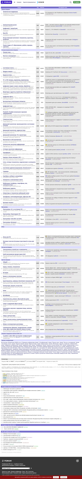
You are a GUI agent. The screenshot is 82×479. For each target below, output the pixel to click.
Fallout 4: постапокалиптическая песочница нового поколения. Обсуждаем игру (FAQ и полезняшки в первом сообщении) (31, 418)
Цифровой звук (8, 106)
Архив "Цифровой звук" (25, 345)
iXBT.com (18, 337)
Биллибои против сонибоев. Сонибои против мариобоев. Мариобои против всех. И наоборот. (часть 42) (28, 381)
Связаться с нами (6, 471)
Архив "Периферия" (37, 345)
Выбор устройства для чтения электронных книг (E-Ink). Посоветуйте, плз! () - (60, 180)
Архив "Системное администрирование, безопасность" (47, 346)
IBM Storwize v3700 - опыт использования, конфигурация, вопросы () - (61, 172)
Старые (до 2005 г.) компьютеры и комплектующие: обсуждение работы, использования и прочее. (25, 410)
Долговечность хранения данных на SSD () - (59, 140)
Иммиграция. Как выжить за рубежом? (12, 388)
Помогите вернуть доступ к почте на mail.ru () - (60, 223)
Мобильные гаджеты (9, 188)
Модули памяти (7, 71)
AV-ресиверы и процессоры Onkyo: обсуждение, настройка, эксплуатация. (20, 408)
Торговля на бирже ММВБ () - (58, 277)
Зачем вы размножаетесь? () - (62, 320)
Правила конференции (16, 471)
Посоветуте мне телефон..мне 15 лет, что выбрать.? (15, 437)
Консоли (4, 381)
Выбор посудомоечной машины (10, 404)
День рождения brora (8, 417)
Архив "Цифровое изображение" (9, 345)
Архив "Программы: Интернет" (56, 348)
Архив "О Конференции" (41, 342)
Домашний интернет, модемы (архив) (22, 346)
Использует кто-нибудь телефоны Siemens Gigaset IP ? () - (61, 198)
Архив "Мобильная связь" (69, 346)
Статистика (31, 471)
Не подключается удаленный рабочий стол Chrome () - (60, 215)
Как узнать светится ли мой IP (10, 440)
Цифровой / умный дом (10, 28)
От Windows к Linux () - (56, 219)
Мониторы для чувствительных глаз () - (61, 93)
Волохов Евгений (30, 368)
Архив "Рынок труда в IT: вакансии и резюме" (61, 352)
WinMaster (19, 368)
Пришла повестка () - (55, 263)
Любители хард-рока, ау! (9, 413)
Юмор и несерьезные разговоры (13, 324)
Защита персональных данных (29, 473)
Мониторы (5, 378)
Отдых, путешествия (9, 316)
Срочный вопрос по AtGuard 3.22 (10, 435)
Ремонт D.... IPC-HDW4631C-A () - (60, 29)
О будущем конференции (28, 342)
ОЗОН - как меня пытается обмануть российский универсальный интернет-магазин (22, 415)
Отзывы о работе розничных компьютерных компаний (44, 353)
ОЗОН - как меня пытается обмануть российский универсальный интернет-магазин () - (62, 25)
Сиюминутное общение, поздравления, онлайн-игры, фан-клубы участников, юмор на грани (17, 328)
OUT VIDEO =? (6, 444)
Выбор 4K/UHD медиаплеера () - (62, 126)
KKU (43, 367)
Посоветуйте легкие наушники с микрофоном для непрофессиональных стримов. (22, 390)
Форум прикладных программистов (28, 349)
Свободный (20, 354)
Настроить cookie (17, 473)
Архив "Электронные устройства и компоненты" (50, 349)
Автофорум (6, 295)
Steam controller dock (9, 428)
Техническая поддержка (10, 11)
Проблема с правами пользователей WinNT (13, 439)
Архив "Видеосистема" (31, 343)
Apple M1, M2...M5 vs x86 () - (57, 53)
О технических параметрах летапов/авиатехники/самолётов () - (61, 250)
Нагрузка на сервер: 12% (52, 361)
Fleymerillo (35, 367)
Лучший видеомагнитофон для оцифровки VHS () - (60, 87)
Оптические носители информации (14, 144)
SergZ (79, 367)
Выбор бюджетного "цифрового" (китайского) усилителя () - (63, 120)
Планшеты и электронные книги (13, 179)
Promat (66, 367)
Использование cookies (7, 473)
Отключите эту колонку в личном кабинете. (11, 452)
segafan (75, 367)
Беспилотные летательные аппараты (14, 101)
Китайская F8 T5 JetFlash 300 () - (60, 72)
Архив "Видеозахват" (42, 343)
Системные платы (8, 68)
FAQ (27, 471)
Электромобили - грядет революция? (11, 402)
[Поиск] (70, 2)
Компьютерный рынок (10, 25)
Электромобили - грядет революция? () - (62, 296)
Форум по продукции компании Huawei (38, 352)
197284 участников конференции (71, 364)
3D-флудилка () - (56, 76)
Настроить (63, 477)
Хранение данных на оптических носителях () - (61, 145)
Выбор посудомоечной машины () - (62, 203)
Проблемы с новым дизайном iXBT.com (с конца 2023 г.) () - (62, 337)
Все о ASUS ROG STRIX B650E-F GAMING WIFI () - (59, 68)
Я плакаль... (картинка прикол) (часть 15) (14, 373)
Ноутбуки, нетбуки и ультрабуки (13, 176)
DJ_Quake (23, 367)
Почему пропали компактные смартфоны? (13, 406)
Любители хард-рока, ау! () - (59, 287)
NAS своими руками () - (59, 149)
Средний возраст (61, 364)
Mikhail (62, 367)
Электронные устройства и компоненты (15, 249)
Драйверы (15, 349)
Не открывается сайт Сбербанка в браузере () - (61, 13)
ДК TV (4, 382)
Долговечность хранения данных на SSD (12, 411)
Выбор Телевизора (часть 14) (12, 382)
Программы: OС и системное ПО (12, 209)
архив (12, 52)
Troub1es (15, 368)
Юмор (4, 373)
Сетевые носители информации (13, 149)
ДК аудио (4, 377)
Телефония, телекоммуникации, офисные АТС (17, 196)
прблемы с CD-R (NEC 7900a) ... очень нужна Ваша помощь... (17, 447)
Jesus (41, 367)
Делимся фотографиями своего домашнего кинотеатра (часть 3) (20, 377)
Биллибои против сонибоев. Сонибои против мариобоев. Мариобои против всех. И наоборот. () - (62, 243)
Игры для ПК (7, 237)
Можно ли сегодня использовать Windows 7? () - (61, 210)
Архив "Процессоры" (53, 342)
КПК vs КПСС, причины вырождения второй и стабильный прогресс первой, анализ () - (61, 273)
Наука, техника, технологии (11, 267)
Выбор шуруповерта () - (56, 300)
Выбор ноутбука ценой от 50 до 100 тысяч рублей (14, 420)
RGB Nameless (71, 367)
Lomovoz (50, 367)
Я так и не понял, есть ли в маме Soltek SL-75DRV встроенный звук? (18, 446)
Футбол (5, 394)
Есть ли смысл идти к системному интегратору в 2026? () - (62, 46)
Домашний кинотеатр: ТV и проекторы (14, 135)
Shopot (3, 368)
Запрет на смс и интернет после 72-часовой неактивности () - (62, 193)
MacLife (5, 33)
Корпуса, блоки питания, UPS (12, 157)
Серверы (5, 171)
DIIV (19, 367)
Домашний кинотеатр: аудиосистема (14, 130)
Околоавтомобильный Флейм (38, 350)
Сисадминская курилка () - (59, 168)
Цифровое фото (8, 96)
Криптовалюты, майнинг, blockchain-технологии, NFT (19, 281)
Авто (4, 376)
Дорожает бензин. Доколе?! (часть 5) (13, 376)
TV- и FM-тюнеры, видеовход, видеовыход (16, 80)
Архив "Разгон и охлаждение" (67, 342)
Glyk (38, 367)
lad (45, 367)
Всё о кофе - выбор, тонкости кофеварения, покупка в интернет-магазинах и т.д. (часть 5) (26, 375)
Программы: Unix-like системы (12, 219)
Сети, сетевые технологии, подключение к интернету (19, 162)
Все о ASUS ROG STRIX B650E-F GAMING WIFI (13, 427)
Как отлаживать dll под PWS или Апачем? (12, 442)
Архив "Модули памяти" (18, 343)
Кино (4, 290)
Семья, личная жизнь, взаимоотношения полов (17, 319)
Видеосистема (7, 75)
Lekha (47, 367)
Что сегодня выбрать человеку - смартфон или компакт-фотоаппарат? (19, 401)
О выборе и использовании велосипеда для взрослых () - (59, 304)
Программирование (69, 348)
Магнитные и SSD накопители (12, 139)
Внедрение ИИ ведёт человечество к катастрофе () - (62, 40)
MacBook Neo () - (56, 34)
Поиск (23, 471)
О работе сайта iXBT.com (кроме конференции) (17, 336)
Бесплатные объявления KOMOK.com (11, 342)
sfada (43, 361)
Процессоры (7, 52)
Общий (5, 262)
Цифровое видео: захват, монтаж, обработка (16, 86)
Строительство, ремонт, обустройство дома (16, 299)
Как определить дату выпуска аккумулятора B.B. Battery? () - (60, 158)
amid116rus (4, 367)
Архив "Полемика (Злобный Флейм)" (20, 350)
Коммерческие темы (65, 353)
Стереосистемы (7, 119)
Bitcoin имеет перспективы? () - (63, 282)
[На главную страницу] (6, 2)
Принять (56, 477)
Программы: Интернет (10, 222)
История (5, 272)
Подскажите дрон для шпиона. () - (61, 102)
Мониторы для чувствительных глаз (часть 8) (16, 378)
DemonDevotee (15, 367)
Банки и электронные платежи (12, 276)
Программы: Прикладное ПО (11, 214)
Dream (31, 367)
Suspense (11, 368)
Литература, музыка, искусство (12, 285)
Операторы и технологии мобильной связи (16, 193)
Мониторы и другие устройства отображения (17, 92)
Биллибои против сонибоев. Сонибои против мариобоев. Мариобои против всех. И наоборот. (24, 422)
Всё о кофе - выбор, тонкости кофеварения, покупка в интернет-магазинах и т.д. (21, 399)
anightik (8, 367)
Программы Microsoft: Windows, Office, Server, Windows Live (16, 348)
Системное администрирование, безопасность (17, 168)
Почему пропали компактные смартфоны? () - (62, 184)
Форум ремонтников (51, 350)
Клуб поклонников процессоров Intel (14, 254)
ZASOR (25, 368)
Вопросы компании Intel (64, 350)
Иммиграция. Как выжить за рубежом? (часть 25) (16, 380)
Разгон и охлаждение (9, 56)
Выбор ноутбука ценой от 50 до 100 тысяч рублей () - (62, 176)
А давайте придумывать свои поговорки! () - (59, 324)
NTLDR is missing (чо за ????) (9, 449)
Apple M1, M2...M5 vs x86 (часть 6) (15, 374)
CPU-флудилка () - (56, 256)
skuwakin (7, 368)
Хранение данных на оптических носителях (13, 397)
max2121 (54, 367)
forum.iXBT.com (32, 475)
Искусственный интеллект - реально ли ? (12, 395)
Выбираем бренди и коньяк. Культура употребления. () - (62, 310)
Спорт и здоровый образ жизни (12, 303)
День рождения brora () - (59, 329)
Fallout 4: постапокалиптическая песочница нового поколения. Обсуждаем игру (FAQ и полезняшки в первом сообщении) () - (63, 238)
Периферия (6, 152)
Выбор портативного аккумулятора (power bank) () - (60, 189)
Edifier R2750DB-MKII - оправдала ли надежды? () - (59, 107)
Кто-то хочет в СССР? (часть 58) (13, 379)
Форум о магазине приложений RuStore (16, 352)
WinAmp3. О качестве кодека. (10, 433)
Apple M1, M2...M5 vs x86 (8, 392)
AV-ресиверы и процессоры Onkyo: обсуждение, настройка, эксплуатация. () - (61, 131)
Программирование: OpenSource (21, 353)
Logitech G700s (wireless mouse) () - (62, 154)
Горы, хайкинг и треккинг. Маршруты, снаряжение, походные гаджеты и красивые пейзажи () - (61, 316)
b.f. (11, 367)
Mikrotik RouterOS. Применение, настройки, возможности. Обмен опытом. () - (62, 163)
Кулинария (5, 375)
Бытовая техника (8, 202)
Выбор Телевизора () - (58, 136)
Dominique (27, 367)
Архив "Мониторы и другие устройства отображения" (63, 343)
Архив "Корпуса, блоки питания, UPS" (52, 345)
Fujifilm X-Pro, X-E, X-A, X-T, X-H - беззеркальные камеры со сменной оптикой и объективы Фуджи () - (61, 97)
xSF (22, 368)
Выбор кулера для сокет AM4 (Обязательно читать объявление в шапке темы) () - (62, 57)
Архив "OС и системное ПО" (40, 348)
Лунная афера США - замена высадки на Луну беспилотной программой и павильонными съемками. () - (62, 268)
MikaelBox (59, 367)
